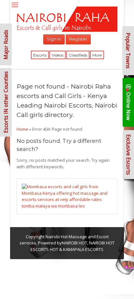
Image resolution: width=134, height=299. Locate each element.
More (97, 55)
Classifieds (78, 55)
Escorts (40, 55)
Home (22, 129)
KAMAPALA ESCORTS (83, 249)
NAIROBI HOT (74, 243)
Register (78, 39)
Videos (57, 55)
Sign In (54, 39)
